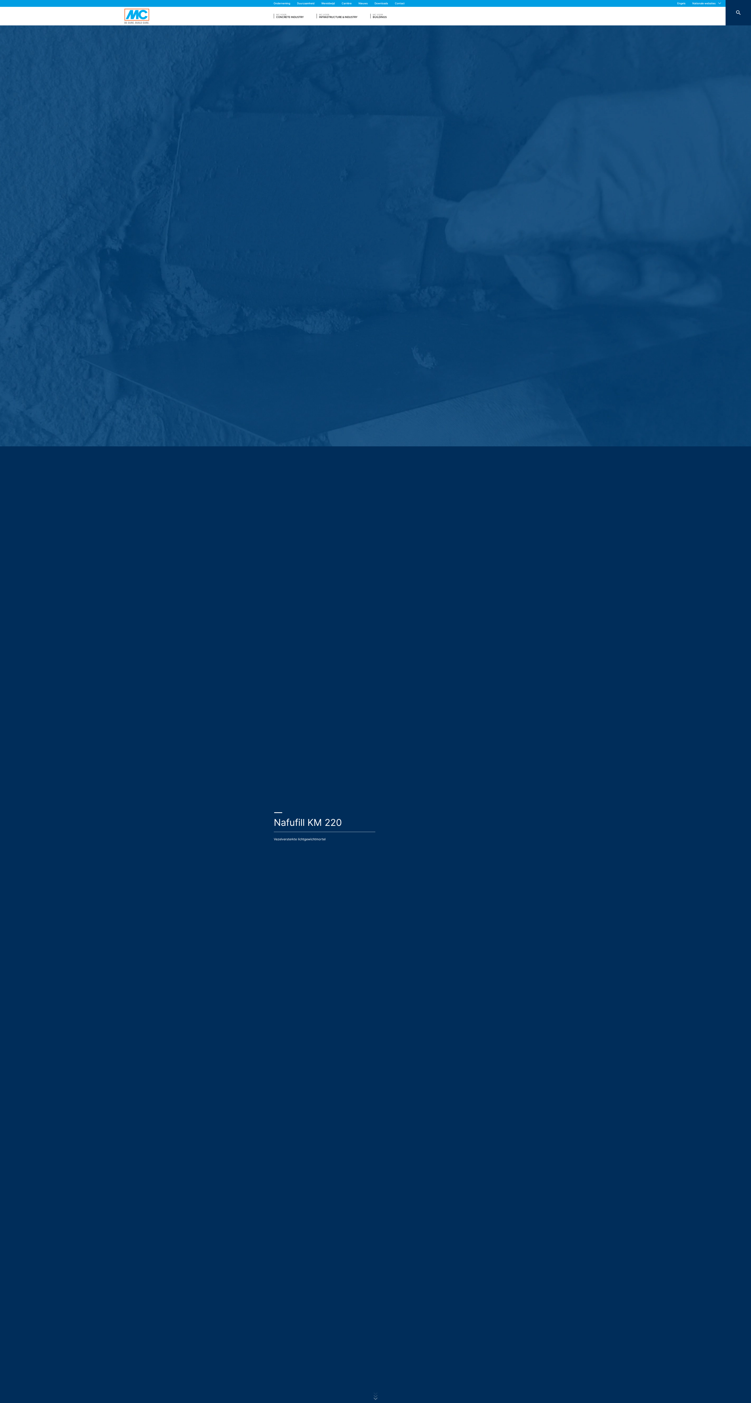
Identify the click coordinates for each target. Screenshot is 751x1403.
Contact (400, 3)
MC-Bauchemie (136, 16)
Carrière (347, 3)
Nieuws (363, 3)
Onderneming (282, 3)
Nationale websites (704, 3)
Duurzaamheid (305, 3)
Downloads (381, 3)
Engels (681, 3)
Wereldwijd (328, 3)
